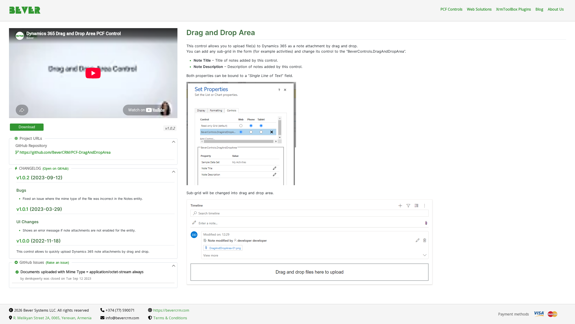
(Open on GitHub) (56, 168)
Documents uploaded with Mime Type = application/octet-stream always (82, 271)
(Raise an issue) (57, 262)
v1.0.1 (22, 209)
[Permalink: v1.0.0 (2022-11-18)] (14, 250)
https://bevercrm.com (170, 310)
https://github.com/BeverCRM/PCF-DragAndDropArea (65, 152)
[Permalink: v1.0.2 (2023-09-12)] (14, 187)
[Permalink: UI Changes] (14, 229)
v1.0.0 (22, 241)
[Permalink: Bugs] (14, 198)
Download (27, 127)
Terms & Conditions (169, 317)
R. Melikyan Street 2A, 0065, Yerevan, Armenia (51, 317)
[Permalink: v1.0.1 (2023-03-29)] (14, 219)
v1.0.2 (22, 177)
